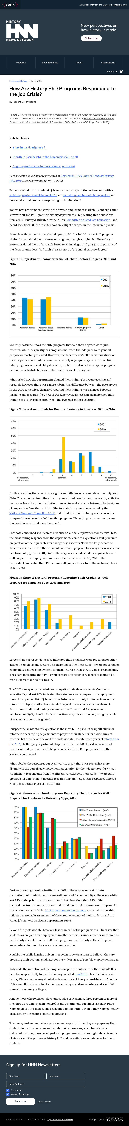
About (79, 62)
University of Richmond (115, 4)
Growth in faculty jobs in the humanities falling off (45, 157)
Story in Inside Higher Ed (29, 147)
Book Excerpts (50, 62)
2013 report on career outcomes (65, 910)
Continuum (16, 1090)
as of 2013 (81, 974)
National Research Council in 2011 (31, 513)
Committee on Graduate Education (87, 220)
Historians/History (18, 81)
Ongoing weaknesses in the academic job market (43, 166)
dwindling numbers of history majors (86, 195)
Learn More (44, 1101)
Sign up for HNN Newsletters (60, 1119)
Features (21, 62)
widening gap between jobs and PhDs (33, 195)
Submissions (108, 62)
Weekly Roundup (20, 1094)
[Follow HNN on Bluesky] (121, 71)
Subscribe (91, 38)
